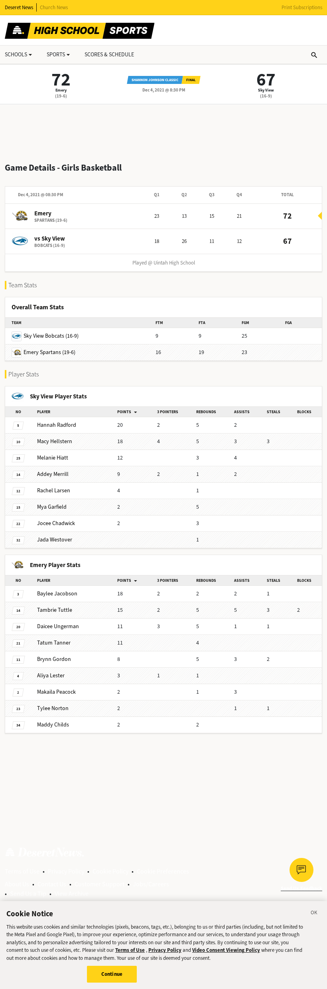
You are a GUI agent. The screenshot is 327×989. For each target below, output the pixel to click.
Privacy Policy (66, 871)
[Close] (314, 914)
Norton (53, 708)
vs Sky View (49, 239)
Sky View (266, 90)
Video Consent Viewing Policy (226, 950)
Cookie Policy (110, 871)
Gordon (54, 659)
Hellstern (54, 441)
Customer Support (99, 884)
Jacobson (57, 593)
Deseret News (19, 7)
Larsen (53, 490)
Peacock (56, 692)
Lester (51, 675)
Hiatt (52, 458)
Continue (111, 974)
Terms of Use (22, 871)
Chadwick (56, 523)
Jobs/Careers (151, 884)
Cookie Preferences (163, 871)
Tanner (54, 643)
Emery (61, 90)
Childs (53, 724)
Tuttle (54, 610)
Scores (109, 54)
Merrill (53, 474)
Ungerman (58, 626)
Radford (56, 425)
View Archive (72, 894)
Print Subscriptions (302, 7)
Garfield (52, 507)
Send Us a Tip (28, 894)
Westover (54, 539)
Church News (54, 7)
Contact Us (51, 884)
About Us (17, 884)
